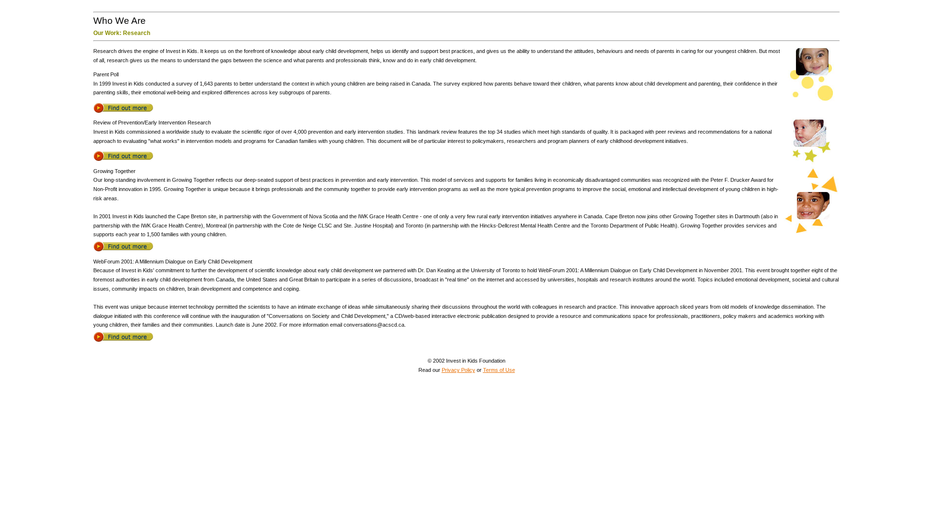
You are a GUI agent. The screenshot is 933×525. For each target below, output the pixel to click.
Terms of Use (499, 370)
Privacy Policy (458, 370)
